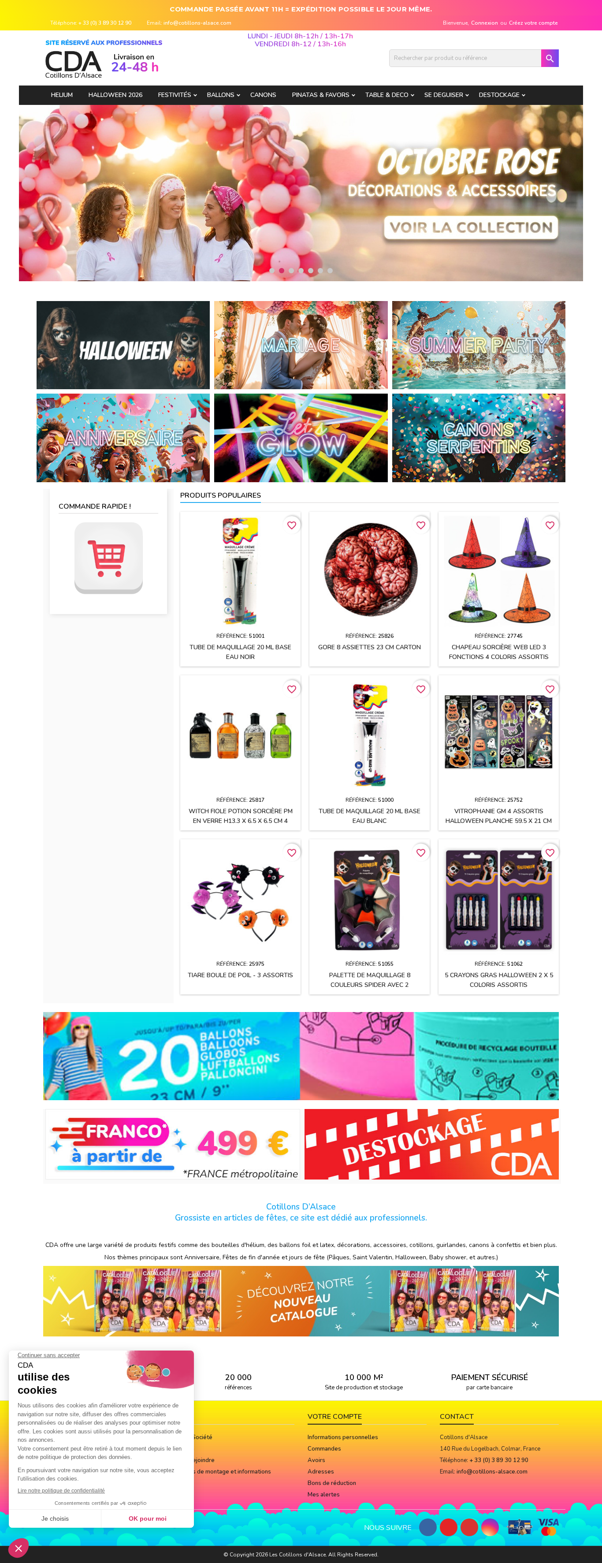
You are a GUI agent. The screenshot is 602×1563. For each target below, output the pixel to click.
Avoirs (316, 1460)
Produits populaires (220, 495)
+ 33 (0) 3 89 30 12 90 (104, 22)
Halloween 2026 (115, 95)
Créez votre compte (533, 22)
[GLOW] (300, 438)
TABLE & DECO (387, 95)
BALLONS (220, 95)
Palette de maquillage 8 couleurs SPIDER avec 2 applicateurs (369, 985)
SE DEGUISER (443, 95)
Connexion (484, 22)
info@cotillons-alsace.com (197, 22)
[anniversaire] (123, 438)
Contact (457, 1417)
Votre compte (335, 1417)
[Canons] (478, 438)
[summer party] (478, 345)
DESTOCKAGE (499, 95)
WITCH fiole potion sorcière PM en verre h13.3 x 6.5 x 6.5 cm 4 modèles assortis (241, 821)
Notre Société (193, 1437)
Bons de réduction (332, 1483)
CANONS (263, 95)
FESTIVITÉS (174, 95)
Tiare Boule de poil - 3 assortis (240, 975)
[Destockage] (432, 1144)
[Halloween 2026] (123, 345)
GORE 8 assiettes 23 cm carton (369, 647)
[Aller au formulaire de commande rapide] (108, 558)
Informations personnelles (343, 1437)
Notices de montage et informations (223, 1472)
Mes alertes (324, 1495)
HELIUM (62, 95)
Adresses (321, 1472)
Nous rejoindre (195, 1460)
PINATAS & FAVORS (320, 95)
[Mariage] (300, 345)
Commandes (324, 1449)
